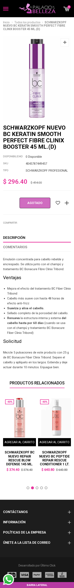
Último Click (48, 565)
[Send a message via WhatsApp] (8, 579)
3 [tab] (37, 487)
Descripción (14, 238)
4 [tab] (41, 487)
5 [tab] (46, 487)
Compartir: (10, 222)
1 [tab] (28, 487)
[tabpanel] (19, 437)
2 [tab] (32, 487)
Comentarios (15, 247)
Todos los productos (27, 22)
